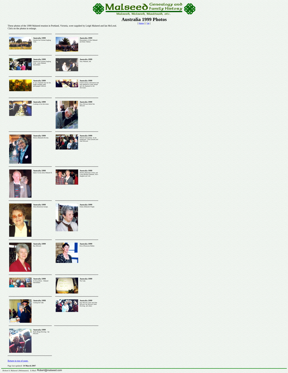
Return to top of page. (18, 361)
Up (148, 23)
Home (141, 23)
